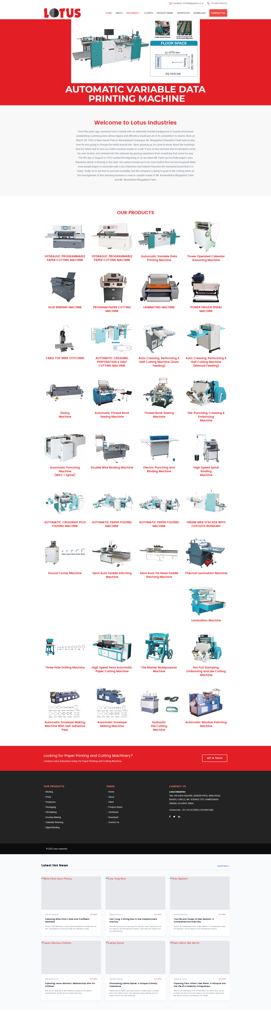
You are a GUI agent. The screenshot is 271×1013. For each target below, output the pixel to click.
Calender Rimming (54, 822)
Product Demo (165, 12)
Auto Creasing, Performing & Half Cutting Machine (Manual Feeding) (206, 362)
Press (48, 796)
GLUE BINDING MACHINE (65, 307)
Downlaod (200, 12)
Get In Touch (215, 758)
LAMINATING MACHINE (159, 307)
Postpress (51, 801)
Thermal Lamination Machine (206, 573)
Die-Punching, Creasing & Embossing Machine (206, 417)
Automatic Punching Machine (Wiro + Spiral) (65, 471)
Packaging (51, 807)
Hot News (93, 914)
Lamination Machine (206, 620)
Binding (49, 791)
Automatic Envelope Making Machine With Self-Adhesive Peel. (65, 726)
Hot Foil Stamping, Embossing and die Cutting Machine (206, 671)
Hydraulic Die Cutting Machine (159, 726)
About (119, 12)
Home (109, 12)
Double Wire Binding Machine (112, 467)
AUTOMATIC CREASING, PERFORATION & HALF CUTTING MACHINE (112, 362)
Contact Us (218, 13)
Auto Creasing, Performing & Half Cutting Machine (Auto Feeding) (159, 362)
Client (111, 801)
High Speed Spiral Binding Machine (206, 471)
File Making (51, 812)
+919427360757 (219, 3)
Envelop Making (53, 817)
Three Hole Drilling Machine (65, 667)
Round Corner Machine (65, 573)
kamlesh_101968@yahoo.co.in (188, 3)
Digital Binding (53, 827)
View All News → (223, 866)
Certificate (183, 12)
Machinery (132, 12)
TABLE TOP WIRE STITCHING (65, 358)
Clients (148, 12)
